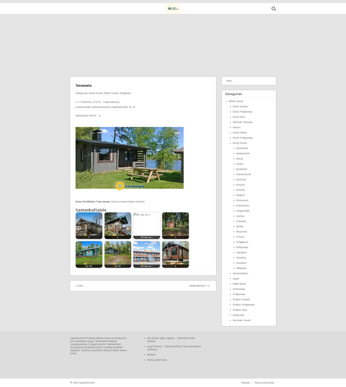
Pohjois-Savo (240, 309)
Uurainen (241, 263)
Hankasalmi (242, 153)
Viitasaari (241, 268)
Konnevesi (242, 200)
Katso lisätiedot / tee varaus (93, 201)
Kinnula (240, 190)
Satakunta (238, 315)
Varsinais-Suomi (241, 320)
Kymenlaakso (240, 273)
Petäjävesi (125, 93)
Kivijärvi (240, 195)
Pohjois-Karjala (241, 299)
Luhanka (241, 221)
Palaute (151, 354)
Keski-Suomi (96, 93)
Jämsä (239, 158)
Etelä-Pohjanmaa (242, 111)
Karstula (241, 179)
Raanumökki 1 (198, 285)
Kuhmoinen (242, 205)
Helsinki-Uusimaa (242, 122)
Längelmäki (242, 210)
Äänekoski (242, 148)
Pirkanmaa (239, 289)
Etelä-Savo (239, 117)
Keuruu (240, 184)
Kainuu (236, 127)
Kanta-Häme (240, 132)
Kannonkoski (243, 174)
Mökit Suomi (111, 93)
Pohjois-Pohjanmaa (243, 304)
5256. (80, 285)
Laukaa (240, 216)
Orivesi (240, 236)
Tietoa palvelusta (157, 359)
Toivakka (241, 257)
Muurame (241, 231)
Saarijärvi (241, 252)
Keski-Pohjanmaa (242, 137)
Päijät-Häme (239, 283)
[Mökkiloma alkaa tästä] (173, 8)
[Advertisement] (173, 45)
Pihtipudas (242, 247)
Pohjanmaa (239, 294)
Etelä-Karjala (240, 106)
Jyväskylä (241, 169)
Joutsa (239, 163)
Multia (239, 226)
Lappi (236, 278)
